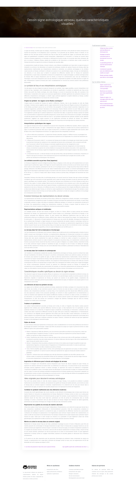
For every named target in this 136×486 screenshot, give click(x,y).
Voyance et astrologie (29, 47)
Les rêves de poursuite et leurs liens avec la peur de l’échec (40, 447)
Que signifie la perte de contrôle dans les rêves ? (74, 447)
